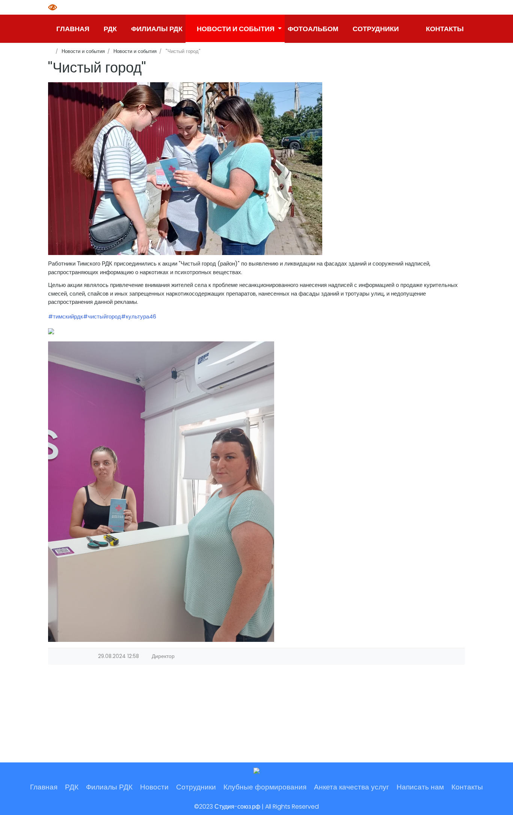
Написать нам (420, 787)
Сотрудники (196, 787)
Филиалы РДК (109, 787)
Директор (163, 656)
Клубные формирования (264, 787)
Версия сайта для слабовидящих (53, 7)
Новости (154, 787)
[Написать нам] (408, 29)
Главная (43, 787)
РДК (71, 787)
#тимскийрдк (65, 316)
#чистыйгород (102, 316)
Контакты (467, 787)
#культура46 (138, 316)
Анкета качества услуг (351, 787)
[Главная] (50, 51)
